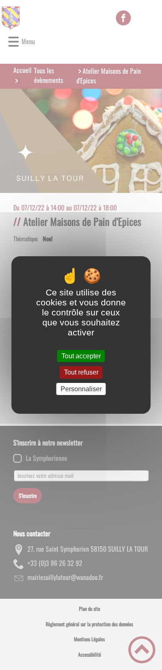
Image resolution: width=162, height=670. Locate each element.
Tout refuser (81, 372)
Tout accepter (81, 356)
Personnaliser (81, 388)
